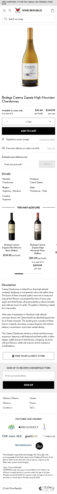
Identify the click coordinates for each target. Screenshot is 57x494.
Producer (34, 179)
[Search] (5, 19)
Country (6, 196)
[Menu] (4, 10)
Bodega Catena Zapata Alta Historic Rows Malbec (11, 248)
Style (32, 187)
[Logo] (28, 10)
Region (5, 187)
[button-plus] (50, 121)
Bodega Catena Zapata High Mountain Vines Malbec (37, 249)
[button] (52, 10)
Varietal (6, 179)
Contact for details (47, 139)
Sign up (28, 385)
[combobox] (31, 19)
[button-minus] (7, 121)
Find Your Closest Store (30, 356)
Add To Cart (28, 131)
